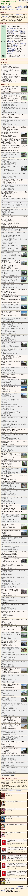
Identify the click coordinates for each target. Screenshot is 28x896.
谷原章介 (23, 43)
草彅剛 (15, 30)
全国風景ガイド (18, 14)
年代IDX (3, 6)
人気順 (25, 6)
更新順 (20, 6)
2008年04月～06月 (12, 28)
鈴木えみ (15, 33)
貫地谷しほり (11, 48)
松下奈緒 (22, 32)
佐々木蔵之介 (11, 50)
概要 (22, 7)
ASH (22, 888)
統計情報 (19, 9)
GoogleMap (5, 16)
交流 (26, 7)
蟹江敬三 (10, 51)
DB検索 (18, 7)
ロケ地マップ (12, 9)
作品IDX (9, 6)
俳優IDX (3, 7)
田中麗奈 (10, 32)
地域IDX (9, 7)
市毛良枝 (10, 41)
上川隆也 (15, 45)
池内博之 (10, 53)
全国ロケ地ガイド (16, 888)
